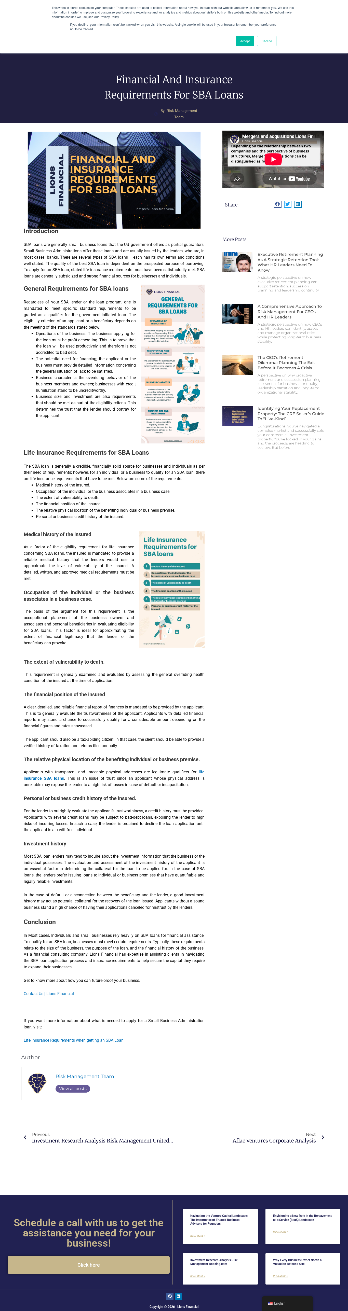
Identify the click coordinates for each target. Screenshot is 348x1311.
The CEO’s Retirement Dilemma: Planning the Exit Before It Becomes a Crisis (286, 363)
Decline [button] (266, 41)
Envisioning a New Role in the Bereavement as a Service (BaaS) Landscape (302, 1218)
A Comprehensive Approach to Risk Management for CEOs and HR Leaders (290, 311)
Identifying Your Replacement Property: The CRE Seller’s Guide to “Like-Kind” (291, 414)
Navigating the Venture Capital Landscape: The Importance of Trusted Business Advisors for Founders (219, 1219)
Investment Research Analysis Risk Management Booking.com (213, 1262)
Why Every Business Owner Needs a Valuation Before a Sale (297, 1262)
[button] (278, 204)
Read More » (197, 1235)
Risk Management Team (85, 1076)
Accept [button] (245, 41)
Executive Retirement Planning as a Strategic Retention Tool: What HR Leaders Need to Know (290, 262)
